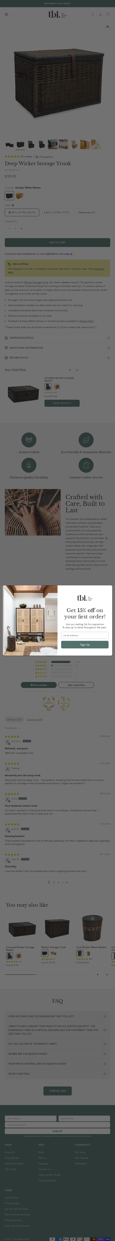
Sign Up (85, 644)
